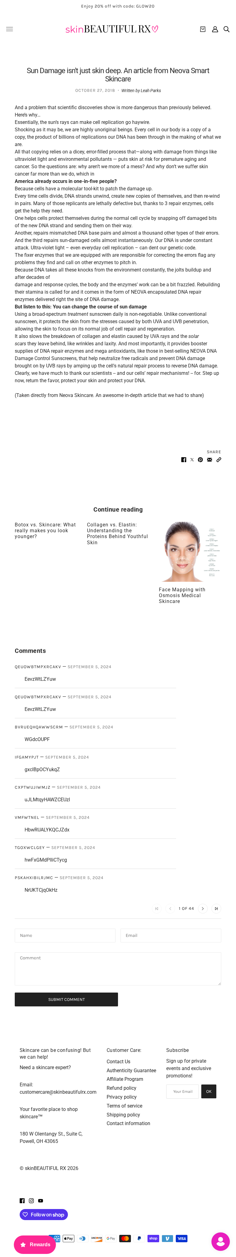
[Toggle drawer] (9, 29)
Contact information (128, 1123)
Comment (31, 958)
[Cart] (202, 29)
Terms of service (124, 1106)
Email (132, 935)
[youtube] (40, 1200)
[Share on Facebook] (184, 459)
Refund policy (121, 1088)
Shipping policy (123, 1115)
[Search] (226, 29)
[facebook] (22, 1200)
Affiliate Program (125, 1079)
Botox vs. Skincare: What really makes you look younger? (45, 530)
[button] (219, 459)
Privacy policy (122, 1097)
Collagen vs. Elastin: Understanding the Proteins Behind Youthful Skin (117, 533)
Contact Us (118, 1062)
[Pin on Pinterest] (200, 459)
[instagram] (31, 1200)
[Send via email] (209, 459)
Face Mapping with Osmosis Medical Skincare (182, 595)
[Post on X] (192, 459)
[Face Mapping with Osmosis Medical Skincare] (190, 552)
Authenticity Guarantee (131, 1070)
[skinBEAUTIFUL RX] (111, 29)
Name (26, 935)
